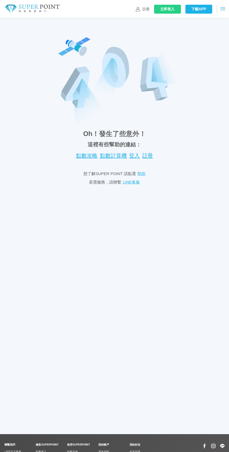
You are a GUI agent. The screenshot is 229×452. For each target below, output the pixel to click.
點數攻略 (87, 156)
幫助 (141, 174)
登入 (167, 9)
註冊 (146, 9)
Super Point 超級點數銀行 (32, 8)
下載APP (198, 9)
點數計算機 (113, 156)
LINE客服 (131, 182)
